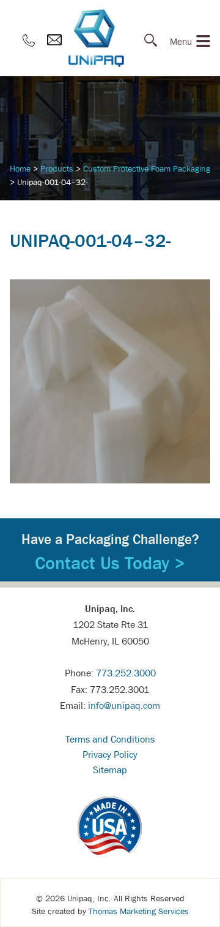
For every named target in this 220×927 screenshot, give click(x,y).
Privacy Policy (110, 754)
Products (56, 168)
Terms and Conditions (110, 738)
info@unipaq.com (124, 705)
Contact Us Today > (110, 563)
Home (20, 168)
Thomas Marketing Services (139, 911)
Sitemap (110, 769)
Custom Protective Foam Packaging (146, 168)
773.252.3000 (126, 672)
